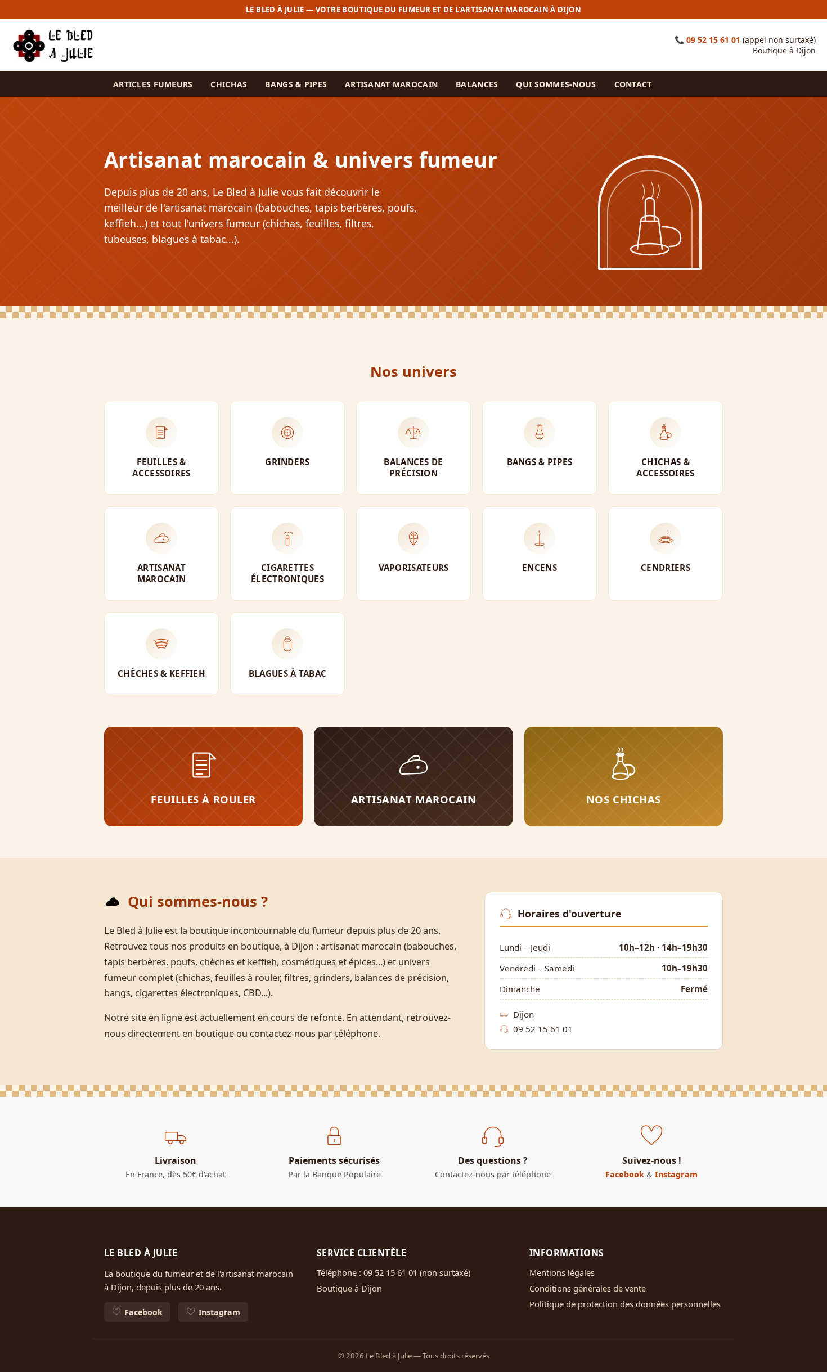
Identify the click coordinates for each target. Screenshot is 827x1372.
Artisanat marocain (391, 84)
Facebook (624, 1174)
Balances (477, 84)
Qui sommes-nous (556, 84)
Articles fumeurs (152, 84)
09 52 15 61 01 (713, 39)
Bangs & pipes (296, 84)
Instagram (676, 1174)
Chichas (228, 84)
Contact (633, 84)
